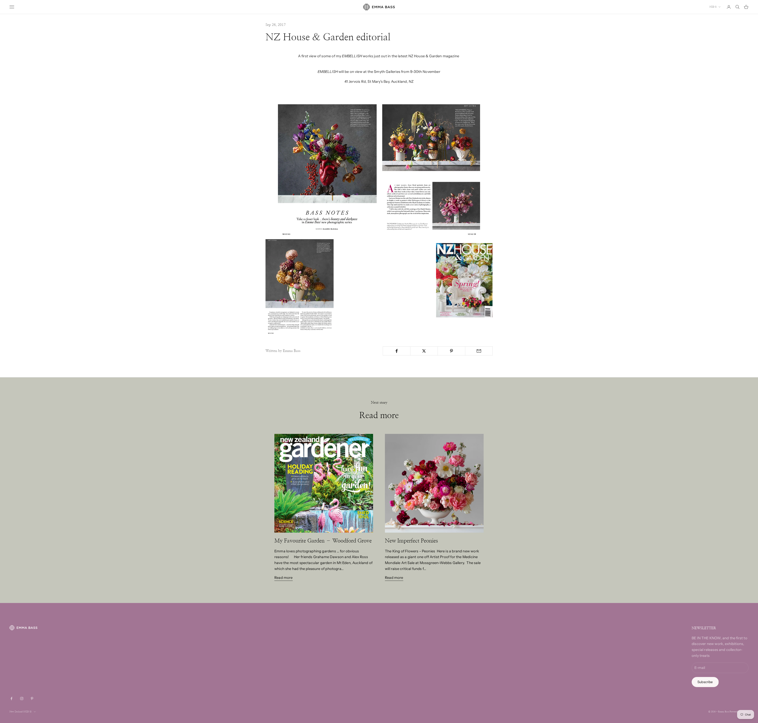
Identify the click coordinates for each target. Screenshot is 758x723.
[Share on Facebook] (396, 351)
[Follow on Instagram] (22, 698)
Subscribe (705, 682)
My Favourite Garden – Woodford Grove (323, 540)
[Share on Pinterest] (451, 351)
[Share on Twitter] (424, 351)
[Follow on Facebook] (11, 698)
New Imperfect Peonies (411, 540)
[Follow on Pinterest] (32, 698)
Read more (283, 577)
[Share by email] (479, 351)
